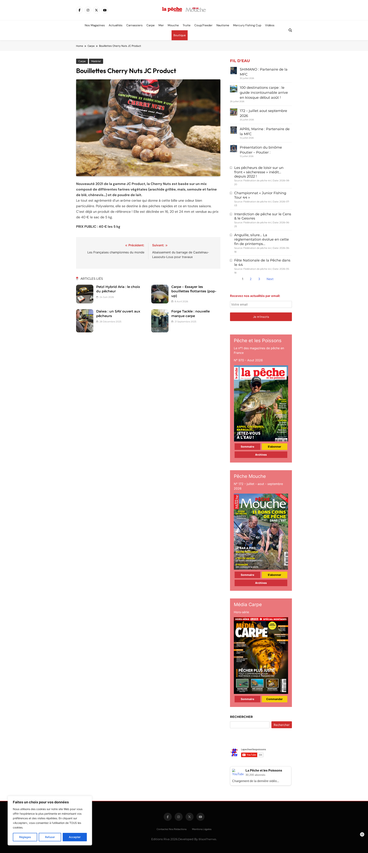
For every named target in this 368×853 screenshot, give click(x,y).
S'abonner (274, 446)
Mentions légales (201, 829)
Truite (187, 25)
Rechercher (241, 717)
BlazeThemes (207, 839)
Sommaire (247, 446)
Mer (161, 25)
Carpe (150, 25)
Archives (261, 454)
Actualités (115, 25)
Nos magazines (95, 25)
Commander (274, 699)
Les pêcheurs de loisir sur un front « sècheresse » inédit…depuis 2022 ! (258, 172)
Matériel (96, 61)
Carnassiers (134, 25)
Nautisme (222, 25)
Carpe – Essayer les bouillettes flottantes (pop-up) (193, 291)
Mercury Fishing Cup (247, 25)
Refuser (50, 837)
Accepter (74, 837)
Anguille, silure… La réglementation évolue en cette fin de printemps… (261, 239)
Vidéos (269, 25)
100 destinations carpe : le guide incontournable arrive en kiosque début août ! (264, 92)
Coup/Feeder (203, 25)
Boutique (179, 35)
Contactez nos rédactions (171, 829)
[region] (50, 820)
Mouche (173, 25)
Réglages (25, 837)
